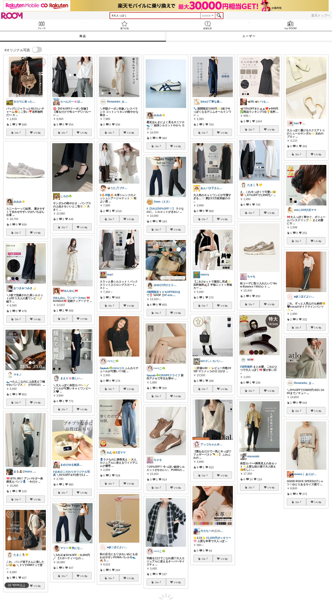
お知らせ (207, 25)
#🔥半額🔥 (107, 195)
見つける (124, 25)
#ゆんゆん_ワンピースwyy (69, 297)
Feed (41, 25)
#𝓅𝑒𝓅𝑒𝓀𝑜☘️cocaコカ (112, 368)
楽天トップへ (320, 15)
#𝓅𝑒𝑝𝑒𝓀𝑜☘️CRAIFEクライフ (163, 375)
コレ (16, 132)
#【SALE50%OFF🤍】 (161, 208)
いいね (37, 132)
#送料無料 (246, 366)
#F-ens (168, 295)
